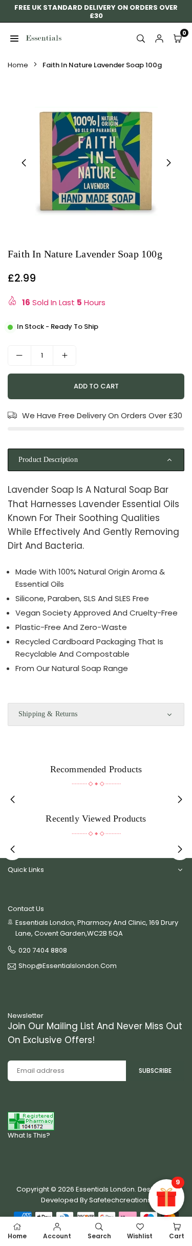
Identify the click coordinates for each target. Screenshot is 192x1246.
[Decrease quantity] (19, 355)
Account (57, 1236)
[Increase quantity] (64, 355)
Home (18, 65)
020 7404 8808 (42, 950)
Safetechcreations (120, 1200)
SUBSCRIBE (155, 1070)
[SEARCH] (141, 38)
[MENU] (14, 38)
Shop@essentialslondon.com (67, 966)
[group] (96, 161)
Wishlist (140, 1236)
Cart (176, 1236)
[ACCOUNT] (159, 38)
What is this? (29, 1135)
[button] (168, 163)
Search (99, 1236)
